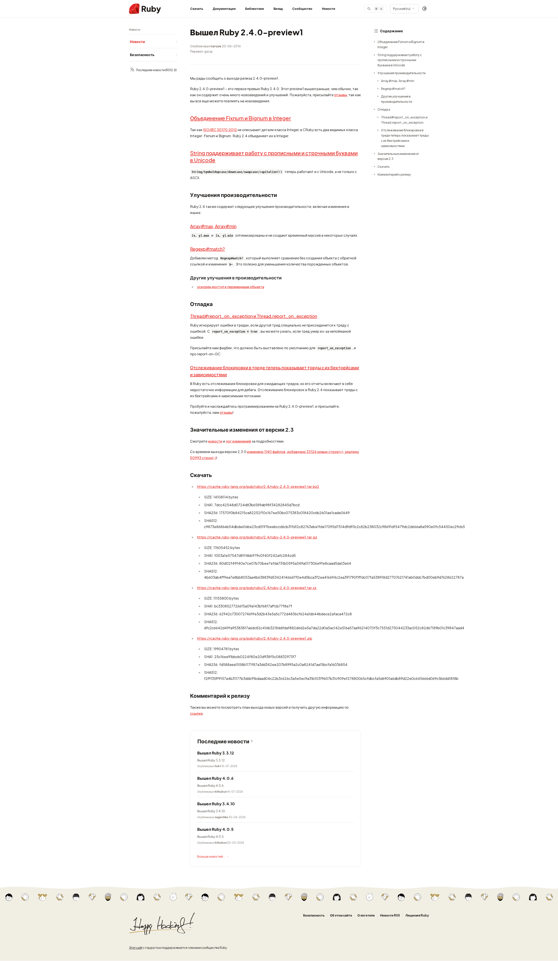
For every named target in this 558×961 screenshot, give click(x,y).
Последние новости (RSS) (154, 70)
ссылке (196, 713)
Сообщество (302, 8)
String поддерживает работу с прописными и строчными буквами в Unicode (400, 60)
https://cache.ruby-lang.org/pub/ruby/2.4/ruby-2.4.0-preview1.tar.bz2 (258, 486)
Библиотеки (254, 8)
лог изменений (238, 441)
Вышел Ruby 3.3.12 (215, 752)
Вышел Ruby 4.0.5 (215, 829)
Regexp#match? (207, 248)
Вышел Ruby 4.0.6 (215, 778)
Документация (224, 8)
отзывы (340, 94)
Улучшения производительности (401, 73)
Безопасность (314, 915)
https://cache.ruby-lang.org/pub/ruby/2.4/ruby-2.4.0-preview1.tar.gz (257, 537)
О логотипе (366, 915)
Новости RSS (390, 915)
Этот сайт (136, 947)
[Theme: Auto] (424, 9)
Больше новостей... (211, 856)
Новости (328, 8)
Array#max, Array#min (213, 226)
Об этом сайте (341, 915)
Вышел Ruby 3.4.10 (216, 803)
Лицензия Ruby (417, 915)
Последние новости (223, 741)
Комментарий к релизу (394, 174)
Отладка (384, 109)
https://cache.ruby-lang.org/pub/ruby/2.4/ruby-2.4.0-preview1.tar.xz (256, 587)
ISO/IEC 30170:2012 (220, 129)
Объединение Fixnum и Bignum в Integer (240, 118)
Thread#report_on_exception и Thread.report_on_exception (253, 316)
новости (215, 441)
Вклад (278, 8)
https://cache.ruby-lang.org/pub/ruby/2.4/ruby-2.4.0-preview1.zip (254, 638)
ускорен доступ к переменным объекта (230, 286)
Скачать (196, 8)
